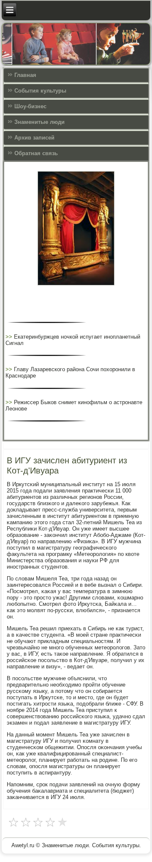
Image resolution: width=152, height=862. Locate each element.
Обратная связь (36, 153)
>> (9, 337)
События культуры (40, 91)
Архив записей (34, 137)
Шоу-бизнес (30, 106)
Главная (25, 75)
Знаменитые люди (39, 122)
